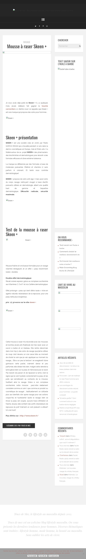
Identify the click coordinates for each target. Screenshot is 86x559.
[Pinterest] (43, 26)
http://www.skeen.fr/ (29, 416)
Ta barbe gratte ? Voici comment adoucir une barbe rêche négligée (67, 401)
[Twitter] (35, 26)
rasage (26, 42)
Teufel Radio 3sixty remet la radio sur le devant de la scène (69, 449)
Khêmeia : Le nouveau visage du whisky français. (69, 478)
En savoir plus (53, 556)
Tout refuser (43, 556)
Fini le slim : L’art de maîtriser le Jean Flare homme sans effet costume (69, 379)
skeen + (33, 302)
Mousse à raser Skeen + (27, 46)
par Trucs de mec (24, 425)
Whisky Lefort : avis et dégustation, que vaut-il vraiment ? (69, 439)
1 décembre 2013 (11, 425)
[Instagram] (47, 26)
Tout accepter (32, 556)
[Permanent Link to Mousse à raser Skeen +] (27, 53)
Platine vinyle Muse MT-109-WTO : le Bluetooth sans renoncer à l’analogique (69, 411)
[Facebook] (39, 26)
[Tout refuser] (83, 554)
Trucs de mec (64, 446)
